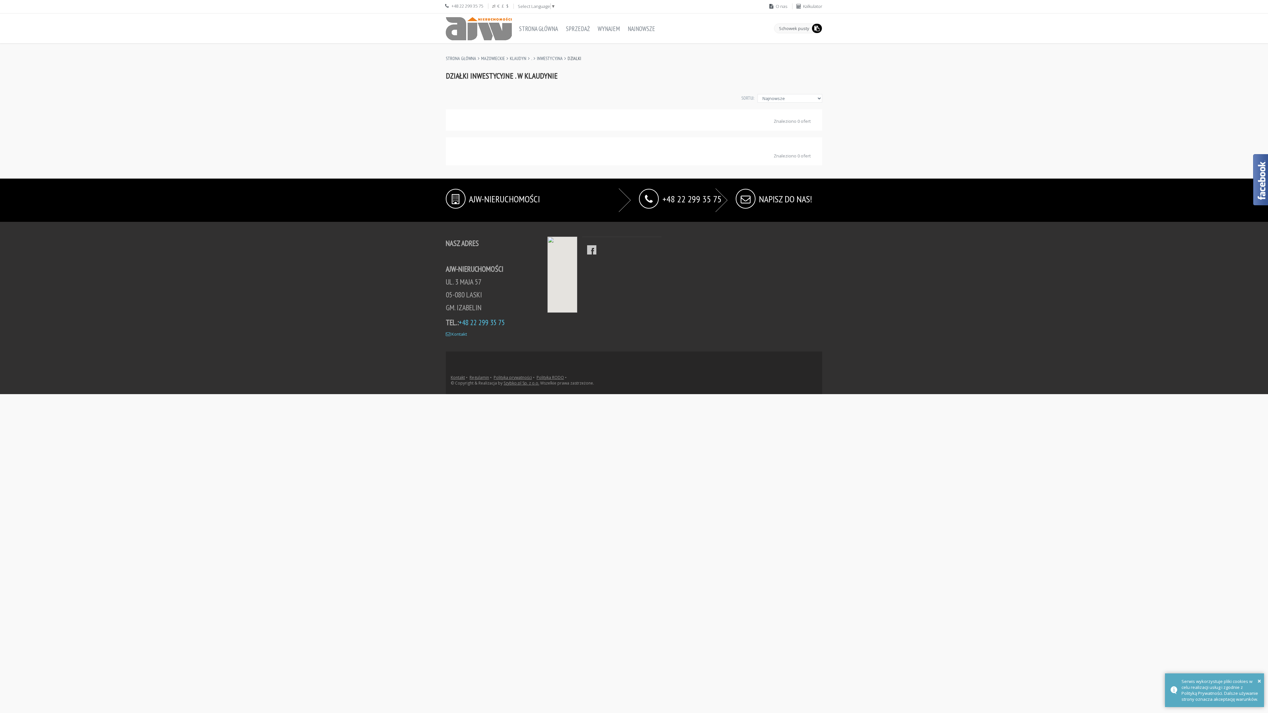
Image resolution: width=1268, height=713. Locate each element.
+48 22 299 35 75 (692, 198)
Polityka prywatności (513, 377)
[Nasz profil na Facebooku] (591, 250)
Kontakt (458, 334)
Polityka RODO (550, 377)
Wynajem (609, 29)
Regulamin (479, 377)
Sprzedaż (578, 29)
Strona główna (538, 29)
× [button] (1259, 680)
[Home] (479, 27)
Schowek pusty (794, 28)
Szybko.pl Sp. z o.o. (521, 383)
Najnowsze (641, 29)
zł (493, 6)
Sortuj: (747, 98)
